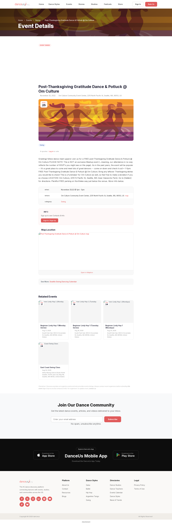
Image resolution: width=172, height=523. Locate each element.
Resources (66, 493)
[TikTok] (22, 504)
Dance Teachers (116, 489)
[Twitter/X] (27, 499)
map (126, 196)
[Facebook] (22, 499)
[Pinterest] (44, 499)
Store (120, 4)
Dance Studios (115, 485)
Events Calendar (116, 493)
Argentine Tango (92, 496)
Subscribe (112, 419)
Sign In (138, 4)
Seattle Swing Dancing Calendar (63, 282)
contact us (92, 388)
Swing (37, 20)
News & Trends (116, 500)
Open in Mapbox (86, 272)
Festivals (108, 4)
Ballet (88, 489)
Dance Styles (54, 4)
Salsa (88, 485)
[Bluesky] (27, 504)
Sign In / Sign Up (49, 220)
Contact (65, 489)
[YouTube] (50, 499)
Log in (51, 151)
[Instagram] (33, 499)
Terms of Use (139, 489)
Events (69, 4)
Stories (82, 4)
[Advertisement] (86, 66)
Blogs (64, 496)
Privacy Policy (139, 485)
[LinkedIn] (38, 499)
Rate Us (151, 4)
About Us (65, 485)
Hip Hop (89, 493)
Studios (94, 4)
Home (41, 4)
